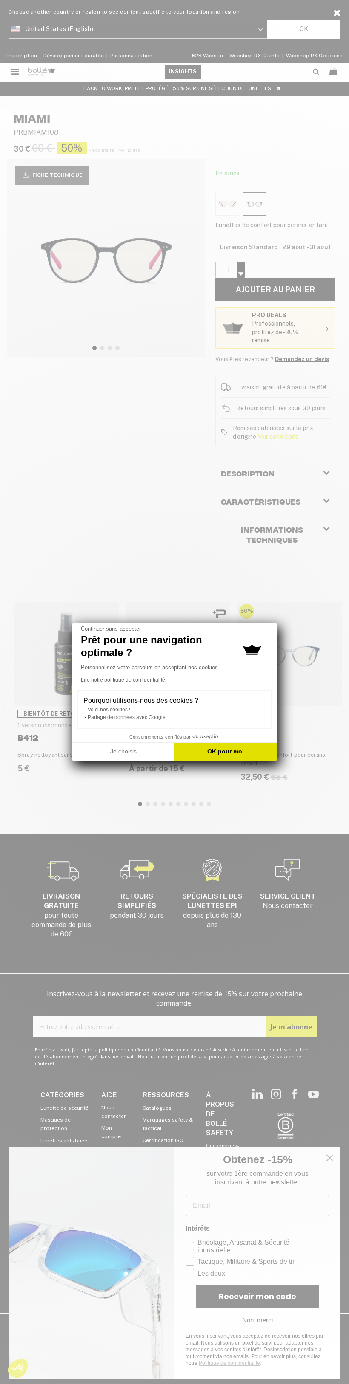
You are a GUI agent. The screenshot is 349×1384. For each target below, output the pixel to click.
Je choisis (123, 751)
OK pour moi (225, 751)
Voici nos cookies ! (109, 710)
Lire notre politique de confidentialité (123, 680)
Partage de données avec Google (127, 717)
